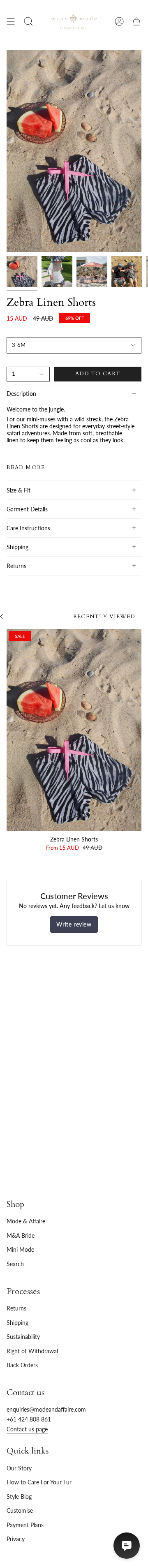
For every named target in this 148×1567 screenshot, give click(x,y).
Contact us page (27, 1429)
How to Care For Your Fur (39, 1482)
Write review (73, 924)
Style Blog (19, 1496)
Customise (20, 1510)
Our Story (19, 1468)
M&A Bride (21, 1235)
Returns (16, 565)
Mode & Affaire (26, 1221)
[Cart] (136, 21)
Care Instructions (28, 528)
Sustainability (23, 1336)
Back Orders (22, 1364)
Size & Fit (18, 490)
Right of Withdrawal (32, 1350)
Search (15, 1263)
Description (21, 393)
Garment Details (27, 509)
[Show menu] (10, 21)
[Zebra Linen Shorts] (74, 730)
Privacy (16, 1538)
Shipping (17, 546)
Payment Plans (25, 1524)
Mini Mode (20, 1249)
